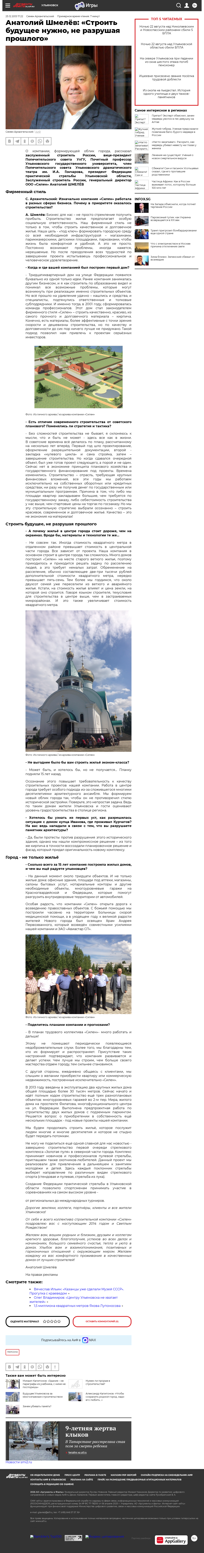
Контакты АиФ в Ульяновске (48, 1479)
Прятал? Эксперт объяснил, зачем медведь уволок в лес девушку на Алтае (173, 118)
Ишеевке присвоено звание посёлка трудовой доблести (166, 77)
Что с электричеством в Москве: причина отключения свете (171, 245)
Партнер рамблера (140, 1538)
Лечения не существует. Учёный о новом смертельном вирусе (172, 157)
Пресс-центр (72, 1475)
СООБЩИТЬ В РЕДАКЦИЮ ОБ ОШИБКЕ (52, 1484)
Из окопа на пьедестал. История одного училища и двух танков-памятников (166, 94)
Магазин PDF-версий (123, 1475)
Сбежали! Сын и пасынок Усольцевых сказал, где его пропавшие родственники (175, 171)
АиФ (38, 131)
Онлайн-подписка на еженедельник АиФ (167, 1475)
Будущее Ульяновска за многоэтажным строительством (43, 1395)
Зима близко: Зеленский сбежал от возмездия (173, 258)
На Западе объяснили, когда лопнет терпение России (173, 205)
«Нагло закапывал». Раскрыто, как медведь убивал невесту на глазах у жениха (174, 145)
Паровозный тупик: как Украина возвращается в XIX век (171, 219)
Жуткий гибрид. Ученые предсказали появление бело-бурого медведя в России (175, 132)
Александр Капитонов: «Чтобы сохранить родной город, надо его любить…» (105, 1396)
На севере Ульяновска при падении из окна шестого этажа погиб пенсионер (166, 62)
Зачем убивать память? (37, 1406)
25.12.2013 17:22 (14, 16)
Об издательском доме (45, 1475)
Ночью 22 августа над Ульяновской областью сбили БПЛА (166, 45)
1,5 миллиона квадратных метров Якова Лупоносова (77, 1306)
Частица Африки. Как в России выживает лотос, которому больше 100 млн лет (174, 184)
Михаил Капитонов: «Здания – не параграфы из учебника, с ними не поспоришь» (44, 1384)
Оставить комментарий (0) (102, 1321)
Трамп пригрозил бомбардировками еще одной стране (174, 232)
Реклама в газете (95, 1475)
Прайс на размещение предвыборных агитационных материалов (139, 1479)
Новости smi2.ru (19, 1462)
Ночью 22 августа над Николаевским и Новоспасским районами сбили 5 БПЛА (166, 30)
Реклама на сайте (82, 1479)
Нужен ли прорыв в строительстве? (98, 1382)
